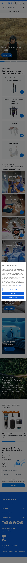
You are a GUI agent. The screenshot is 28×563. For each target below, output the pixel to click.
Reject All (13, 293)
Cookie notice (18, 285)
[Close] (24, 263)
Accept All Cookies (13, 297)
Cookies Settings (13, 289)
